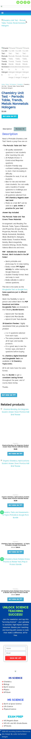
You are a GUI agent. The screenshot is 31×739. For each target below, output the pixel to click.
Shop (7, 84)
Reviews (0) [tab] (20, 129)
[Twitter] (21, 2)
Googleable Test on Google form (14, 289)
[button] (2, 12)
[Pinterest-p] (28, 2)
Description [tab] (7, 129)
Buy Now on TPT (10, 116)
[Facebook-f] (25, 2)
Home (3, 84)
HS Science (13, 84)
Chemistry (20, 84)
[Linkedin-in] (17, 2)
